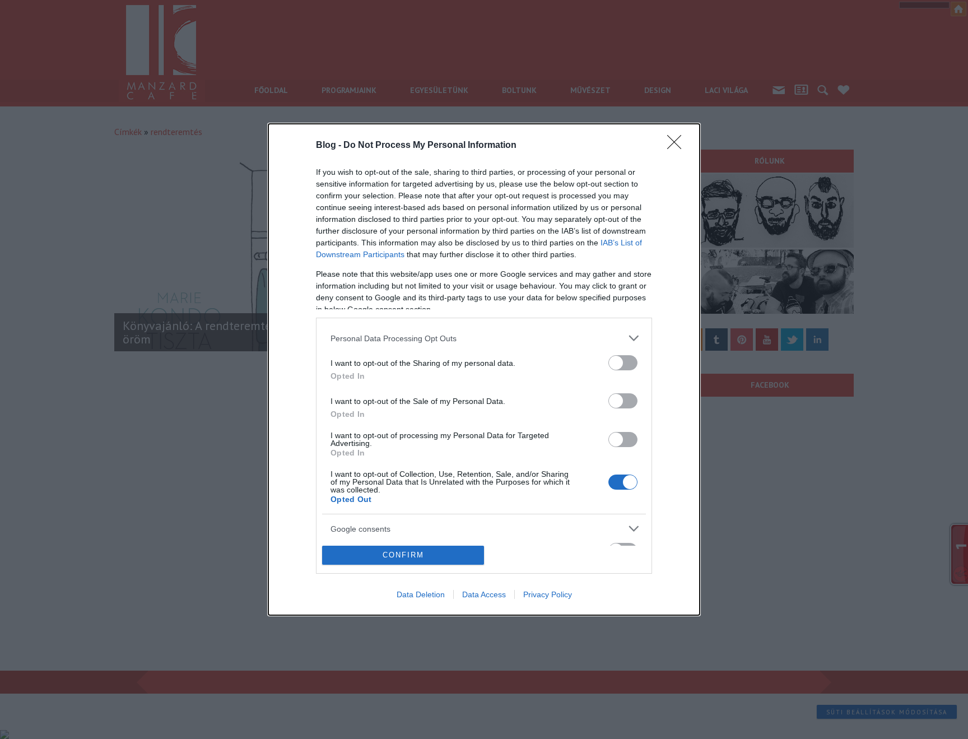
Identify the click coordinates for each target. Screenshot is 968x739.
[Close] (677, 145)
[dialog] (484, 369)
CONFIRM (403, 555)
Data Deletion (421, 594)
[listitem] (484, 338)
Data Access (484, 594)
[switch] (622, 362)
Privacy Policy (547, 594)
